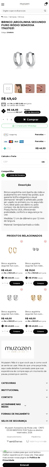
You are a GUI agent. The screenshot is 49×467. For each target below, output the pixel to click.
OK (43, 162)
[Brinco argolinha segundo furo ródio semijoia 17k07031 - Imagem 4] (41, 88)
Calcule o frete (8, 156)
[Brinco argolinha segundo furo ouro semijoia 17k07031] (12, 262)
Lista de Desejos (17, 175)
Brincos (21, 17)
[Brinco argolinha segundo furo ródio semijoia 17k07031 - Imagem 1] (8, 88)
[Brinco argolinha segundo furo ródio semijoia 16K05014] (36, 262)
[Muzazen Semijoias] (24, 4)
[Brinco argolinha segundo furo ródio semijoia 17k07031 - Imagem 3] (30, 88)
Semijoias (12, 17)
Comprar (33, 119)
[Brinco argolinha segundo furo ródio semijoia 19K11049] (12, 310)
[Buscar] (45, 11)
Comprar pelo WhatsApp (25, 126)
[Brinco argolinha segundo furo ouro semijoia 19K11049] (36, 310)
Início (5, 17)
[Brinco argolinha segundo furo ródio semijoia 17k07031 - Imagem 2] (19, 88)
